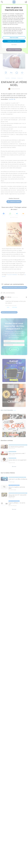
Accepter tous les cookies (14, 41)
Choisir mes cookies (14, 37)
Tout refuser (14, 44)
